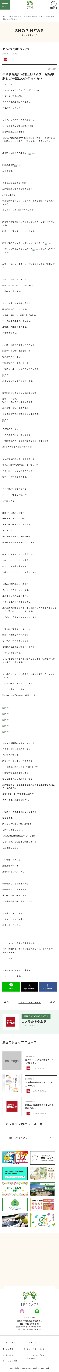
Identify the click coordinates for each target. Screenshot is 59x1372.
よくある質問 (11, 1342)
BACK (6, 1002)
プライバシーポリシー (37, 1348)
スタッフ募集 (11, 1360)
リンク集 (9, 1348)
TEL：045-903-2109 (29, 1324)
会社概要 (9, 1355)
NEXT (53, 1002)
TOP (3, 16)
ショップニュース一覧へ (30, 1002)
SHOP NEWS (14, 16)
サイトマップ (33, 1342)
